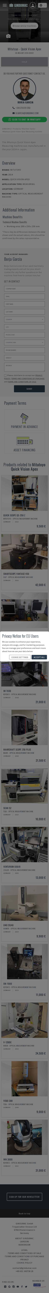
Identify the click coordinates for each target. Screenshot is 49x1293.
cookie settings (19, 657)
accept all (39, 657)
